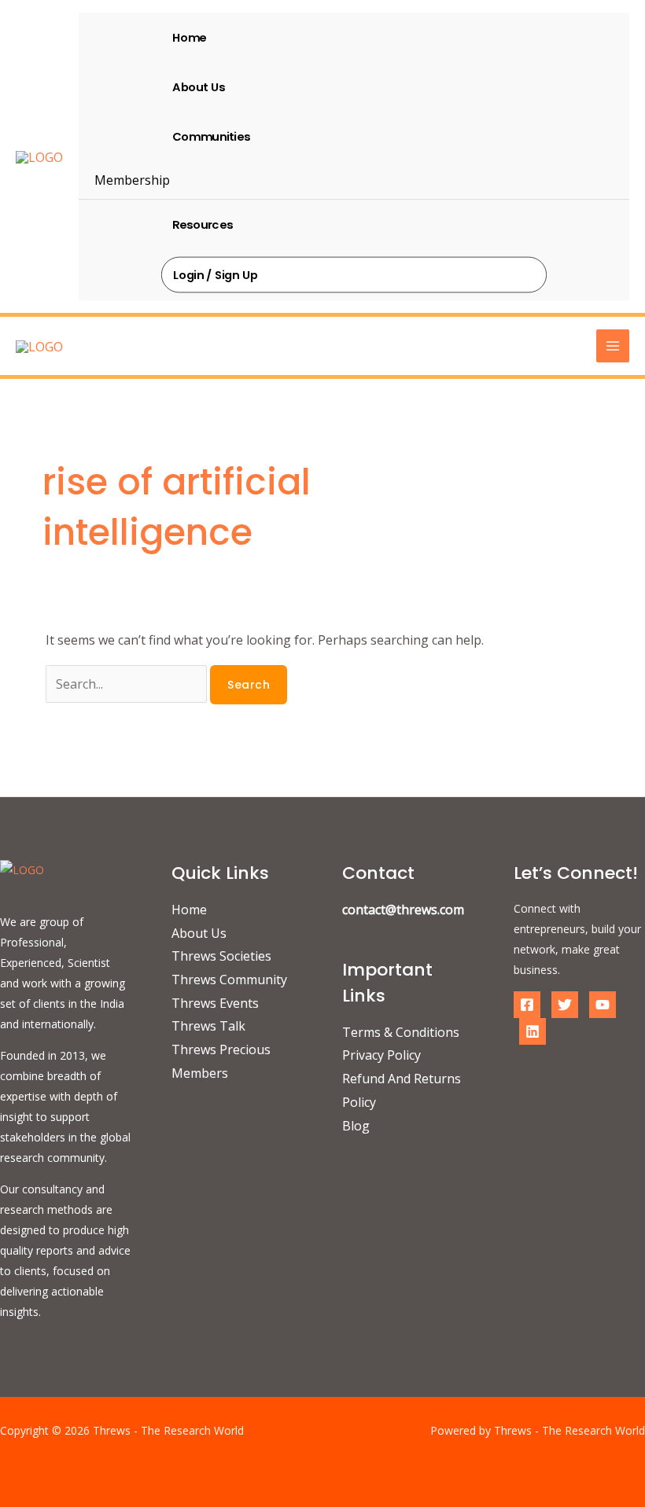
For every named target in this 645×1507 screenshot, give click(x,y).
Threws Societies (221, 956)
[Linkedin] (532, 1031)
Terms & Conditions (400, 1032)
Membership (132, 180)
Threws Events (215, 1003)
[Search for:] (128, 684)
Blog (356, 1125)
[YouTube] (602, 1004)
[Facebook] (527, 1004)
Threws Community (229, 979)
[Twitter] (564, 1004)
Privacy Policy (381, 1055)
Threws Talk (208, 1026)
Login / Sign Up (215, 274)
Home (189, 37)
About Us (198, 86)
